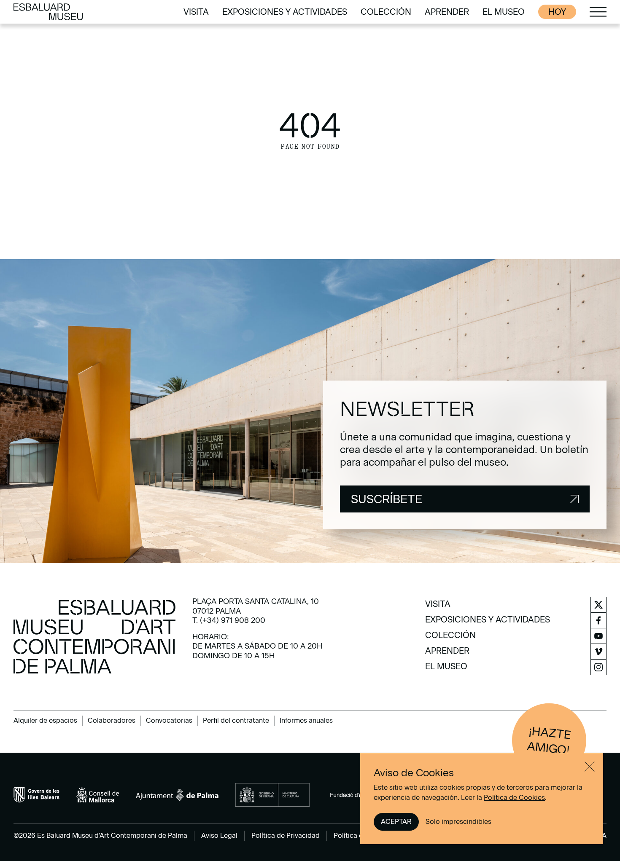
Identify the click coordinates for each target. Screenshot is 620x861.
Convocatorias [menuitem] (169, 720)
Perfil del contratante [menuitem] (236, 720)
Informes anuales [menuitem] (306, 720)
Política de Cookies (514, 798)
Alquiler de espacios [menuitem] (45, 720)
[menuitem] (196, 11)
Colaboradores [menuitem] (111, 720)
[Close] (590, 767)
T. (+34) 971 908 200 (228, 620)
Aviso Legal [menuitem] (219, 835)
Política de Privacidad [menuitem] (285, 835)
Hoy (557, 12)
